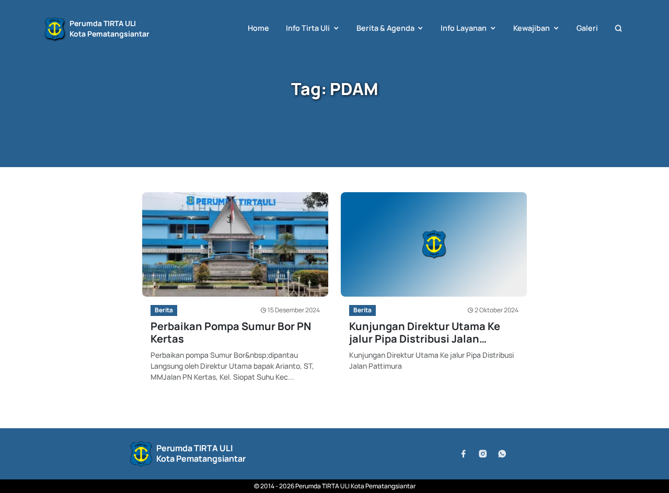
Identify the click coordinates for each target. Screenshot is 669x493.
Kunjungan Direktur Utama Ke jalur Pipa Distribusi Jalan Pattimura (424, 332)
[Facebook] (463, 454)
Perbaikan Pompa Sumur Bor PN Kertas (231, 332)
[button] (618, 28)
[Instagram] (482, 454)
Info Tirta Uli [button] (308, 28)
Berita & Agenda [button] (385, 28)
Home (258, 28)
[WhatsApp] (502, 454)
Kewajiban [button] (531, 28)
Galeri (587, 28)
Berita (164, 310)
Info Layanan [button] (464, 28)
